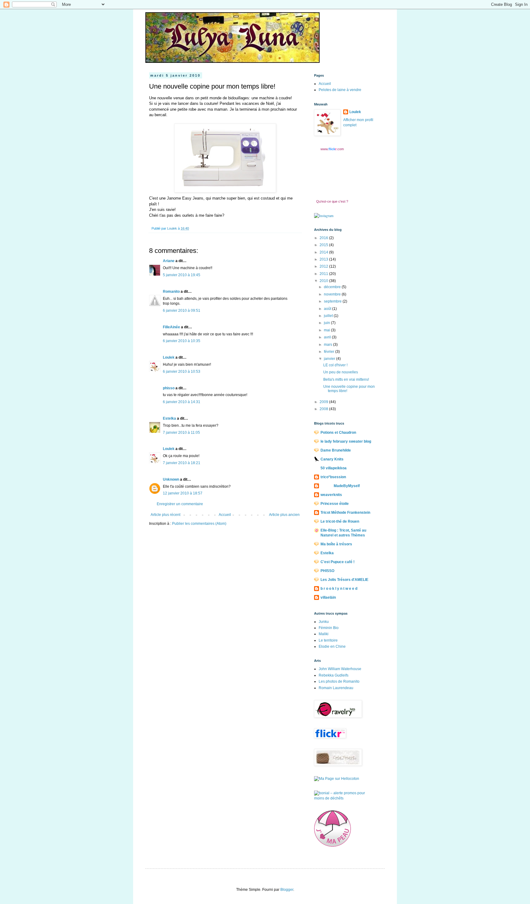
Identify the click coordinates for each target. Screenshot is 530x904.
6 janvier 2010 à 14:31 (181, 402)
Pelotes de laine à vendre (340, 90)
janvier (330, 359)
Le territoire (328, 640)
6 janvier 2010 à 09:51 (181, 310)
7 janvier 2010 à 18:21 (181, 463)
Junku (324, 622)
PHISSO (327, 571)
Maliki (323, 634)
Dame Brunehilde (336, 450)
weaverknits (331, 495)
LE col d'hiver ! (335, 365)
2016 (324, 238)
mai (327, 330)
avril (328, 337)
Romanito (171, 291)
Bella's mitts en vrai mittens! (346, 379)
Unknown (171, 479)
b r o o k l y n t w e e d (339, 588)
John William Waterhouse (340, 669)
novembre (333, 294)
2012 (324, 266)
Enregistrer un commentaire (180, 504)
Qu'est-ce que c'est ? (332, 201)
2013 (324, 259)
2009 (324, 402)
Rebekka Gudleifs (333, 675)
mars (328, 344)
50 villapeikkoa (334, 468)
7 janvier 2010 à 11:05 (181, 432)
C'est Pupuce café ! (338, 562)
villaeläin (328, 597)
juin (327, 323)
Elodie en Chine (332, 646)
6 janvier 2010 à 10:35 (181, 341)
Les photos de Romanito (339, 681)
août (328, 309)
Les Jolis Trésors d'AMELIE (344, 580)
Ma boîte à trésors (336, 544)
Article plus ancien (284, 515)
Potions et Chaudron (338, 432)
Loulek (169, 357)
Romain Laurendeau (336, 688)
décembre (333, 287)
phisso (169, 388)
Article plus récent (165, 515)
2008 (324, 409)
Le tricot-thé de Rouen (340, 521)
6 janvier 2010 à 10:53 (181, 371)
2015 (324, 245)
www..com (332, 149)
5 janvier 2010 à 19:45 (181, 275)
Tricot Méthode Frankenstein (345, 512)
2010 (324, 281)
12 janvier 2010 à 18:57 (182, 493)
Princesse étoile (335, 504)
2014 (324, 252)
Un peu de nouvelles (340, 372)
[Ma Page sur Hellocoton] (336, 778)
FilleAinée (171, 327)
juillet (329, 316)
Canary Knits (332, 459)
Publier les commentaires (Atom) (199, 523)
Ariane (169, 261)
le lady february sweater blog (346, 441)
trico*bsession (333, 477)
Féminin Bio (329, 628)
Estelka (169, 418)
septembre (333, 301)
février (329, 351)
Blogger (286, 889)
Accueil (225, 515)
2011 (324, 274)
